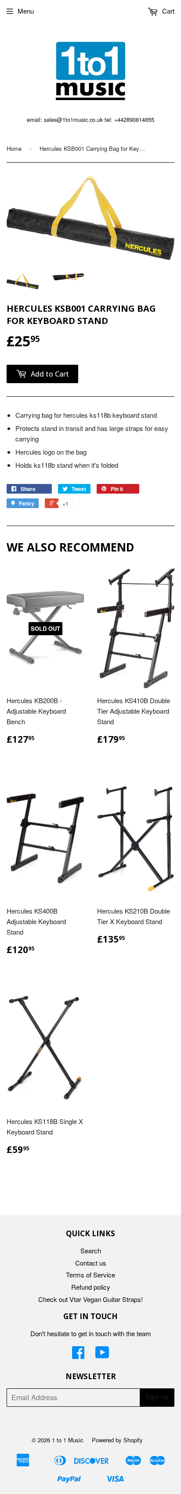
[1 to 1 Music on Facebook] (78, 1354)
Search (90, 1250)
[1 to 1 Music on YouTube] (102, 1354)
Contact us (90, 1262)
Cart (167, 10)
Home (14, 148)
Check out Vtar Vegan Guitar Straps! (90, 1299)
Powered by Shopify (117, 1440)
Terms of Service (90, 1274)
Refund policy (90, 1286)
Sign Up (157, 1397)
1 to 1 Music (67, 1440)
